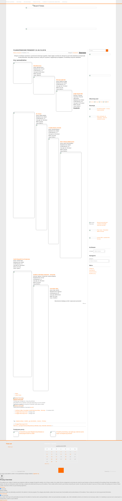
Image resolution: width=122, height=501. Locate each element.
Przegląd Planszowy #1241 (21, 413)
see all (31, 407)
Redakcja (64, 2)
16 (51, 456)
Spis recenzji (27, 2)
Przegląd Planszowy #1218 (21, 424)
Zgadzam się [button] (36, 473)
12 (65, 454)
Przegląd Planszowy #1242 (21, 412)
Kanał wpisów (92, 270)
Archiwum (91, 251)
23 (51, 459)
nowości (39, 421)
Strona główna (10, 2)
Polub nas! (9, 443)
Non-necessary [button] (3, 493)
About (16, 393)
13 (70, 454)
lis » (48, 463)
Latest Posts (18, 395)
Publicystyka (36, 2)
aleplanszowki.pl (19, 421)
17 (56, 456)
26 (65, 459)
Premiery (44, 421)
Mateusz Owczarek (17, 52)
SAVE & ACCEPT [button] (3, 500)
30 (51, 461)
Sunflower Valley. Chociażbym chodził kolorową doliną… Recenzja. (30, 410)
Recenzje (19, 2)
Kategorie (91, 258)
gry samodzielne (32, 421)
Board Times (14, 471)
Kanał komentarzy (92, 271)
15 (47, 456)
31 (56, 461)
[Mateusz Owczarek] (18, 398)
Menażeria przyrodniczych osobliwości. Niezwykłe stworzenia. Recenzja (102, 224)
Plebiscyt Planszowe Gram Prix (51, 2)
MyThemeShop (112, 471)
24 (56, 459)
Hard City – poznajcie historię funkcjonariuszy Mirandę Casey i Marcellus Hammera (32, 425)
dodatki (26, 421)
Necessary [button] (2, 487)
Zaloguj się (91, 268)
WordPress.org (92, 273)
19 (65, 456)
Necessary (3, 489)
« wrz (46, 463)
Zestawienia (75, 52)
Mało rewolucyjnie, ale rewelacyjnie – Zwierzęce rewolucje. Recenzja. (102, 118)
